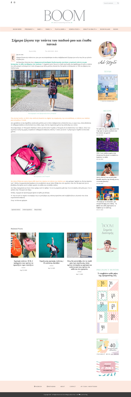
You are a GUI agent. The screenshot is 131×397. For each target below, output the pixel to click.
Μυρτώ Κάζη (38, 209)
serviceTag (84, 394)
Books (115, 29)
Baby (39, 29)
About (62, 386)
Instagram (51, 386)
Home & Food (74, 29)
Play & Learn (60, 29)
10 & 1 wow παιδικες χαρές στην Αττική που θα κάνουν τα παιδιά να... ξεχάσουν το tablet (107, 155)
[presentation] (99, 87)
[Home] (65, 17)
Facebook (38, 386)
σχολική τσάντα (16, 209)
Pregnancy (29, 29)
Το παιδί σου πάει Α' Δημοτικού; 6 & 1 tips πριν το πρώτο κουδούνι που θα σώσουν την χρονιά (107, 131)
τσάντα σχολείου (27, 209)
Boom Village (105, 29)
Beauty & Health (89, 29)
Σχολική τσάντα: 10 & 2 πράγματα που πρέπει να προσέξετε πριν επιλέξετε (23, 263)
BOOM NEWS (17, 29)
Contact (73, 386)
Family (48, 29)
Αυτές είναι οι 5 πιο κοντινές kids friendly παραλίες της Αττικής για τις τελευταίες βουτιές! (107, 179)
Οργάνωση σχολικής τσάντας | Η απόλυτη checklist (51, 262)
